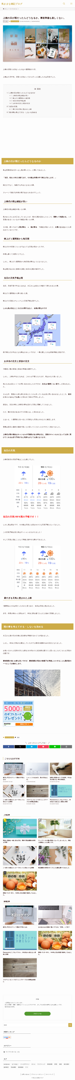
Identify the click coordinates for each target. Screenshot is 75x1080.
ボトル (33, 1064)
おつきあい (15, 1064)
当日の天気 (13, 106)
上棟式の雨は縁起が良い (21, 95)
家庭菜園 (49, 1064)
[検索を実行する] (70, 1025)
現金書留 (13, 1067)
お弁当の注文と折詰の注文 (21, 103)
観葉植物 (20, 1067)
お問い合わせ (25, 1074)
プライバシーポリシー (37, 1074)
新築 (18, 737)
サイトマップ (49, 1074)
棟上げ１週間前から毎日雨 (21, 98)
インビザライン (24, 1064)
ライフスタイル (15, 21)
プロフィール (37, 1013)
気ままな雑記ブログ (11, 4)
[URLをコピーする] (66, 746)
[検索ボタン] (64, 3)
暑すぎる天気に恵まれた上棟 (22, 109)
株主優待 (66, 1064)
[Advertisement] (37, 136)
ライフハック (41, 1064)
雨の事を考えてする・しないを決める (23, 112)
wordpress (7, 1064)
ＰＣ (26, 1067)
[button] (8, 746)
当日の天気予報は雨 (19, 101)
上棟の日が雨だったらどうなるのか (22, 93)
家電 (56, 1064)
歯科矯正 (6, 1067)
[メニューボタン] (71, 3)
